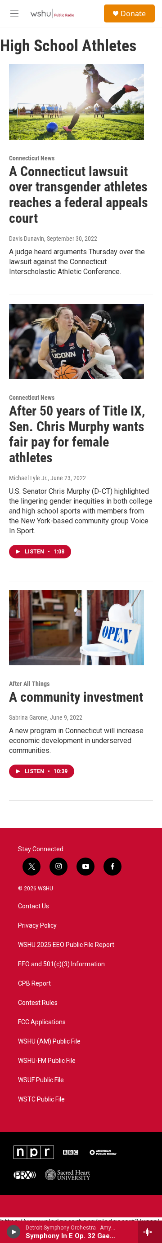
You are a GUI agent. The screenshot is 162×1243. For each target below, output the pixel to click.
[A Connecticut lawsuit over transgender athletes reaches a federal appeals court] (76, 101)
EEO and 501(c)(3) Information (61, 964)
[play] (13, 1231)
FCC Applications (42, 1022)
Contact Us (33, 906)
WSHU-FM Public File (47, 1060)
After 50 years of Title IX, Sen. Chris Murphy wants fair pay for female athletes (77, 434)
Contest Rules (38, 1003)
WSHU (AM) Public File (49, 1041)
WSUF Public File (41, 1080)
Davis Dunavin (26, 238)
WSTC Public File (41, 1099)
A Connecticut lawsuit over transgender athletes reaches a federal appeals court (78, 195)
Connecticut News (31, 158)
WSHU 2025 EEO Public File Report (66, 945)
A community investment (76, 697)
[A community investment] (76, 627)
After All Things (29, 683)
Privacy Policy (37, 925)
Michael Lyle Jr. (28, 478)
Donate (133, 13)
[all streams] (150, 1232)
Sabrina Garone (28, 717)
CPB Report (34, 983)
